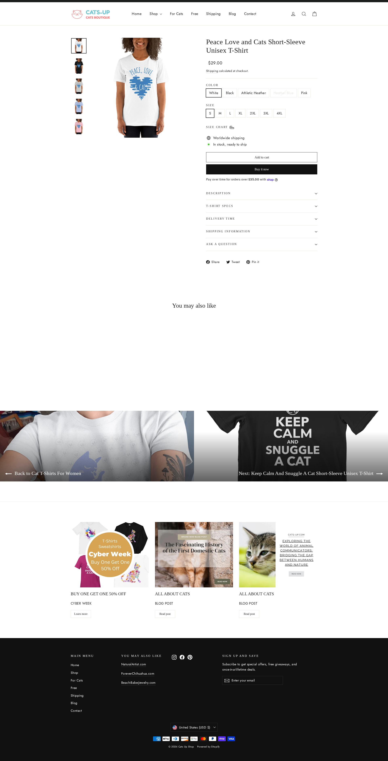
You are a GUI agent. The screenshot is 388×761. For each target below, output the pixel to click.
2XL (253, 113)
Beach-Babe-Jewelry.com (138, 682)
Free (194, 13)
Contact (250, 13)
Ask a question (221, 244)
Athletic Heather (253, 92)
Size (210, 105)
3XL (266, 113)
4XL (279, 113)
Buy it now (262, 169)
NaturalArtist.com (133, 664)
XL (240, 113)
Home (136, 13)
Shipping (213, 13)
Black (230, 92)
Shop (154, 13)
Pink (304, 92)
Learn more (81, 613)
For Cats (176, 13)
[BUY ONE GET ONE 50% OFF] (110, 554)
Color (212, 85)
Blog (232, 13)
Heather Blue (283, 92)
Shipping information (228, 231)
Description (218, 193)
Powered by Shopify (208, 746)
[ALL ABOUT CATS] (194, 554)
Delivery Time (220, 218)
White (213, 92)
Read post (165, 613)
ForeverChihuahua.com (137, 673)
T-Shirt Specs (219, 206)
